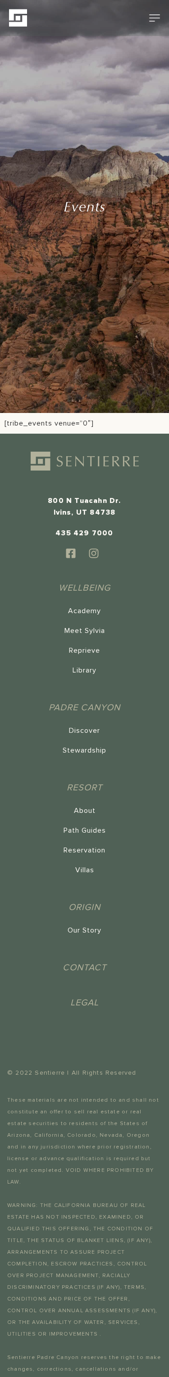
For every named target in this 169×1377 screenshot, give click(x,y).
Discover (84, 730)
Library (84, 670)
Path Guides (85, 830)
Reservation (84, 850)
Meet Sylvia (84, 630)
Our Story (84, 930)
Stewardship (84, 750)
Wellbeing (84, 588)
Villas (84, 870)
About (85, 810)
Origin (84, 907)
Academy (84, 610)
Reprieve (84, 650)
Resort (84, 787)
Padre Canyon (84, 707)
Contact (84, 967)
